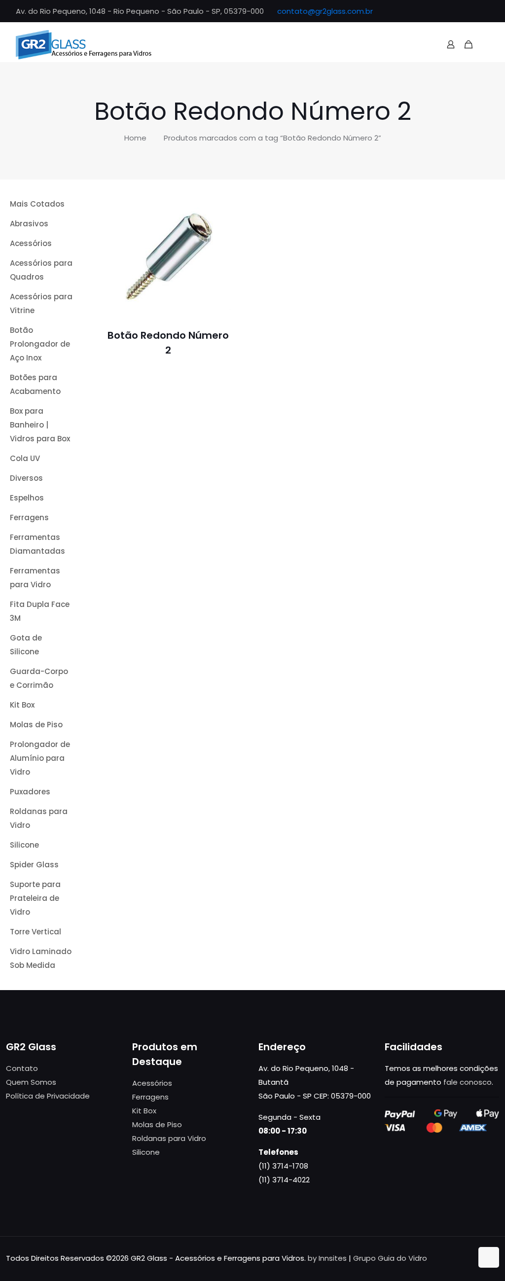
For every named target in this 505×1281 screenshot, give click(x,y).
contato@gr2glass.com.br (325, 11)
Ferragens (150, 1097)
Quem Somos (31, 1082)
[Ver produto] (217, 229)
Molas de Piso (157, 1124)
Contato (22, 1068)
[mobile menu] (485, 44)
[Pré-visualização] (217, 250)
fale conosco (467, 1082)
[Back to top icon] (488, 1257)
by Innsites (327, 1258)
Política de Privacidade (48, 1096)
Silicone (146, 1152)
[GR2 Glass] (84, 44)
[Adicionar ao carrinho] (217, 208)
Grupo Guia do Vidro (390, 1258)
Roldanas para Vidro (169, 1138)
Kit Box (144, 1110)
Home (135, 138)
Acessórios (152, 1083)
